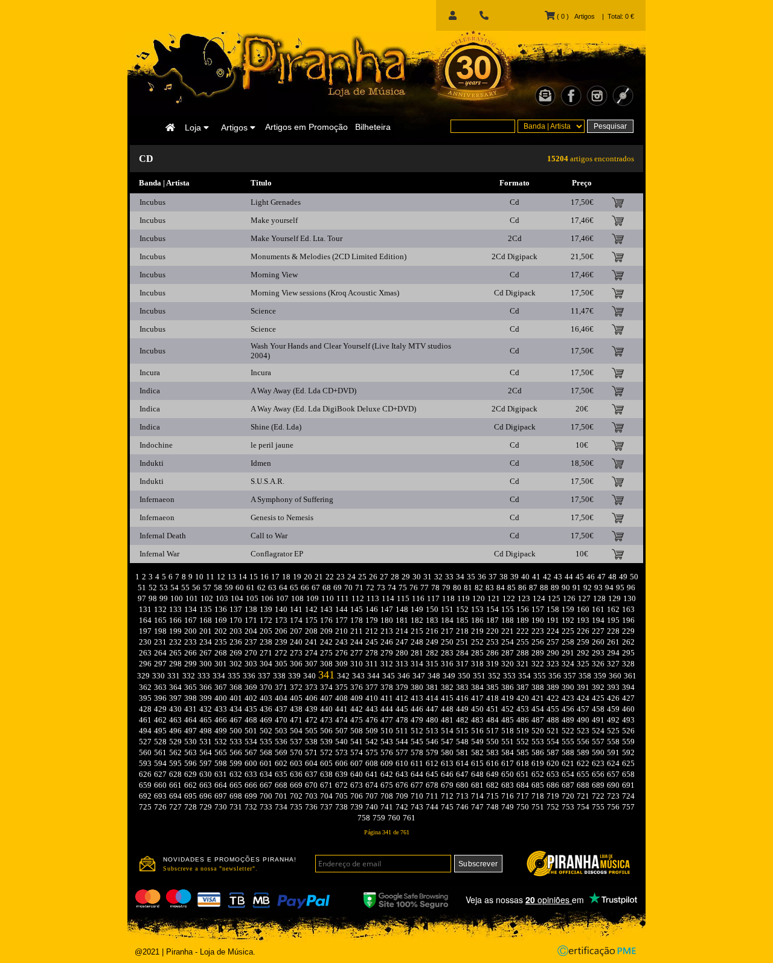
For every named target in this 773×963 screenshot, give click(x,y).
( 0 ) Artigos (574, 16)
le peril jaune (272, 444)
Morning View (274, 274)
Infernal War (159, 553)
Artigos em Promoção (306, 127)
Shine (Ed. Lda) (276, 426)
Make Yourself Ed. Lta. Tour (296, 238)
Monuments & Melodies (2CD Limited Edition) (328, 256)
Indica (150, 390)
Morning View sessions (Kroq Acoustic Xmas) (325, 292)
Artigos (235, 127)
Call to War (269, 535)
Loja (194, 127)
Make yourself (274, 220)
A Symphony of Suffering (292, 499)
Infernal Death (163, 535)
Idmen (261, 463)
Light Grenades (276, 202)
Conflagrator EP (277, 553)
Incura (150, 372)
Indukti (152, 463)
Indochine (156, 444)
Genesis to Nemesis (282, 517)
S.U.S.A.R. (267, 481)
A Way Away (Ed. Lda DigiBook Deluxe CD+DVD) (333, 408)
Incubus (152, 202)
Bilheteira (373, 127)
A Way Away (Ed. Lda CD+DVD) (303, 390)
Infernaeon (157, 499)
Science (263, 310)
